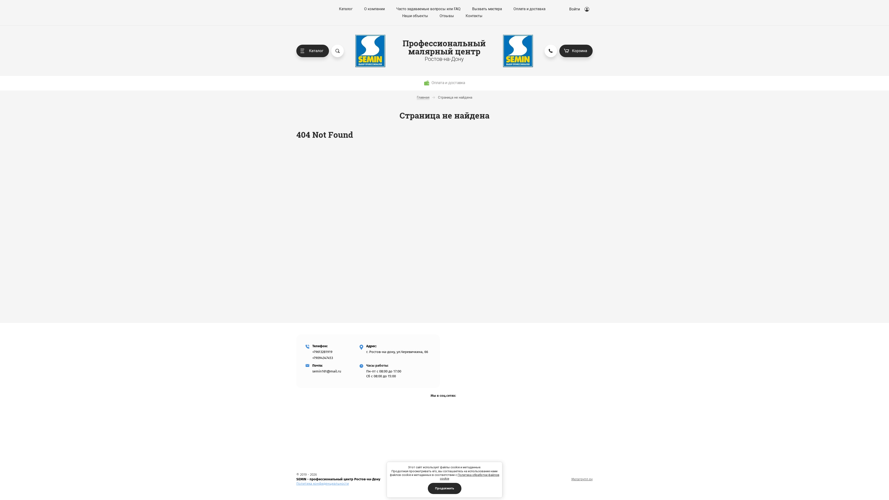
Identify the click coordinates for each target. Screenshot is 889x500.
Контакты (474, 16)
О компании (374, 9)
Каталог (346, 9)
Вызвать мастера (487, 9)
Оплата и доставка (529, 9)
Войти (574, 9)
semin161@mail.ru (326, 371)
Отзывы (447, 16)
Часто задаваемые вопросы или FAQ (428, 9)
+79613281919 (322, 352)
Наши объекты (415, 16)
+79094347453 (322, 358)
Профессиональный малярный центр (444, 47)
